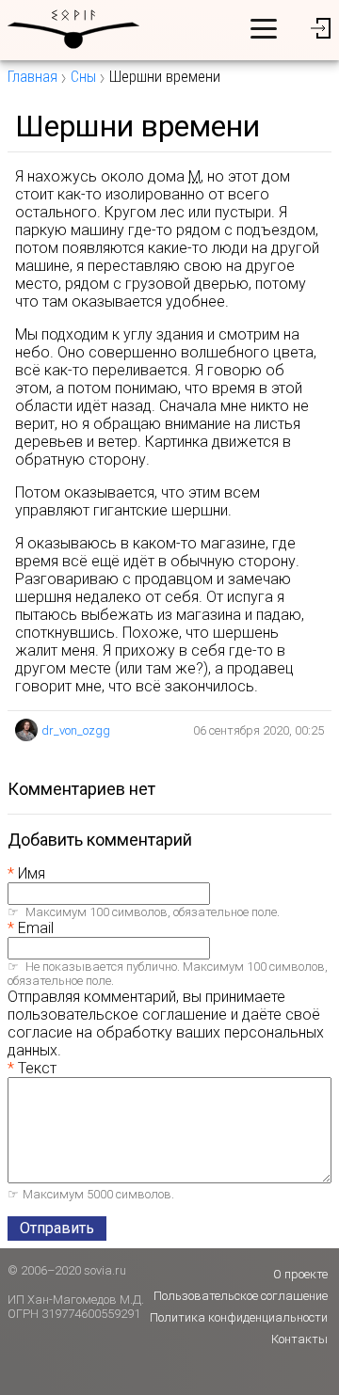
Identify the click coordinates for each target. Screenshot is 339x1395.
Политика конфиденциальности (239, 1317)
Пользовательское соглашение (240, 1296)
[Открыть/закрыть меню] (264, 28)
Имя (31, 873)
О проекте (300, 1274)
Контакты (299, 1339)
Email (36, 928)
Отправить (57, 1228)
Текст (37, 1068)
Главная (32, 77)
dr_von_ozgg (75, 730)
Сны (83, 77)
